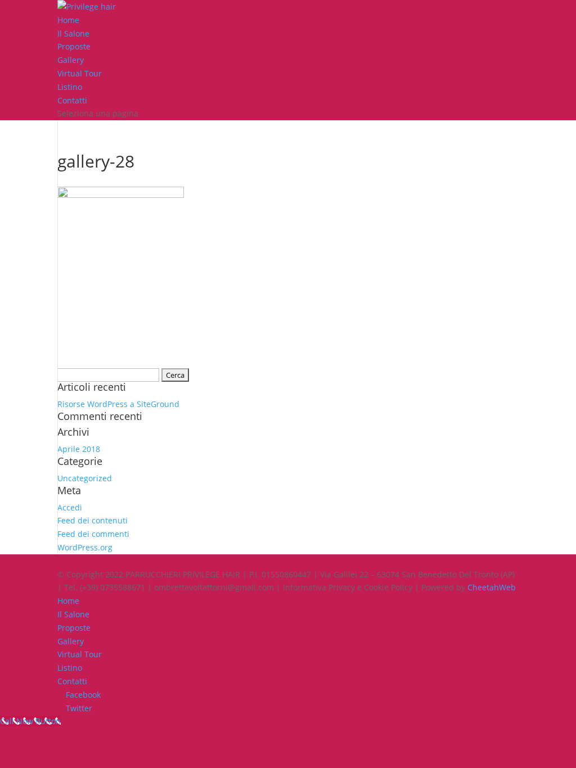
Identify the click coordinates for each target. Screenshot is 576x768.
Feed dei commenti (93, 533)
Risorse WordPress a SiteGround (118, 404)
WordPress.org (84, 547)
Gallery (70, 60)
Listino (69, 87)
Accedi (69, 507)
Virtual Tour (79, 73)
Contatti (72, 100)
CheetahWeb (491, 587)
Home (68, 20)
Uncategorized (84, 478)
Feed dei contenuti (92, 520)
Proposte (74, 46)
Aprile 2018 (78, 449)
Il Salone (73, 33)
